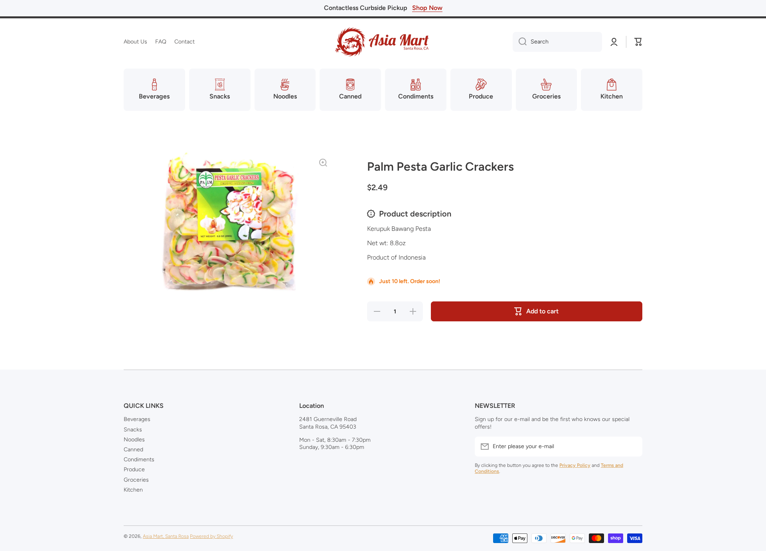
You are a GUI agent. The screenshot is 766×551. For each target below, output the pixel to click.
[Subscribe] (632, 447)
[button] (638, 42)
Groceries (136, 479)
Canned (133, 449)
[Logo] (383, 41)
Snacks (133, 429)
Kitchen (133, 489)
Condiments (139, 459)
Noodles (134, 439)
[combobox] (557, 42)
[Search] (520, 42)
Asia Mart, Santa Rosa (166, 536)
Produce (134, 469)
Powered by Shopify (211, 536)
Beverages (137, 419)
